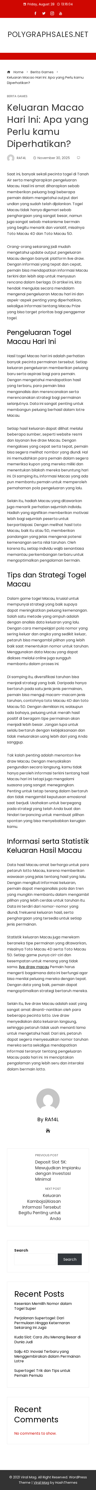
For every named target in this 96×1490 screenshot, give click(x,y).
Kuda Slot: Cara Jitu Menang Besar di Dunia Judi (47, 1339)
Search (21, 1250)
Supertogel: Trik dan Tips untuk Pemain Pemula (42, 1373)
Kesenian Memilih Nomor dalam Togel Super (43, 1306)
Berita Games (17, 96)
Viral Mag (41, 1482)
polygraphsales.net (48, 34)
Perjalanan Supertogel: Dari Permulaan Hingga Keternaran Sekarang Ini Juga (42, 1322)
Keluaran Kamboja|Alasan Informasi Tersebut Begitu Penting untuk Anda (40, 1204)
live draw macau (34, 967)
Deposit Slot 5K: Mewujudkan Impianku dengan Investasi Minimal (58, 1167)
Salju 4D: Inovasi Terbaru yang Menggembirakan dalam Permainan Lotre (47, 1356)
